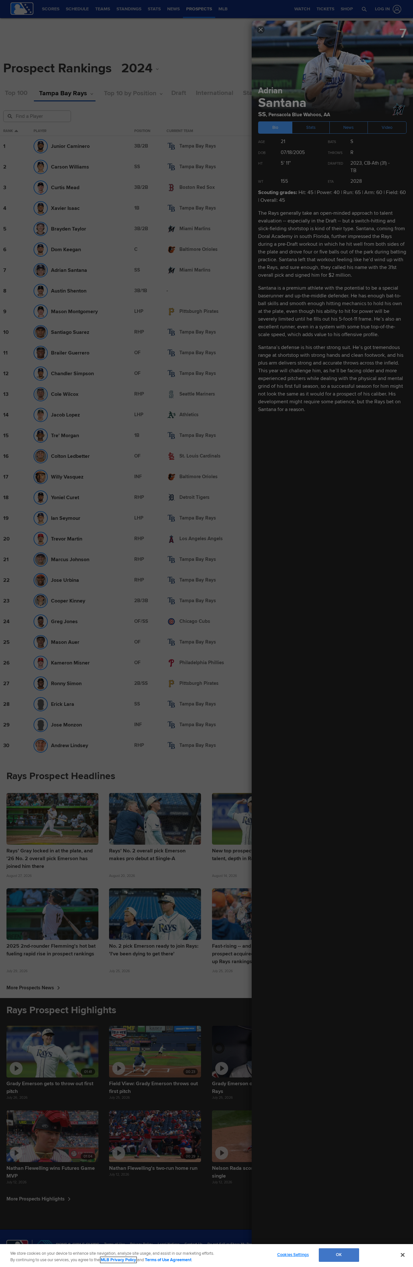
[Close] (403, 1255)
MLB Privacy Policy (118, 1259)
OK (339, 1254)
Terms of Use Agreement (168, 1259)
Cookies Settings (293, 1254)
